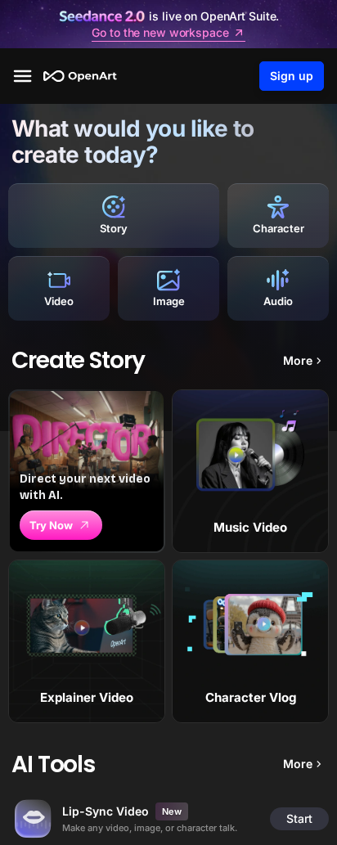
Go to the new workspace (160, 32)
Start (299, 818)
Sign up (291, 76)
